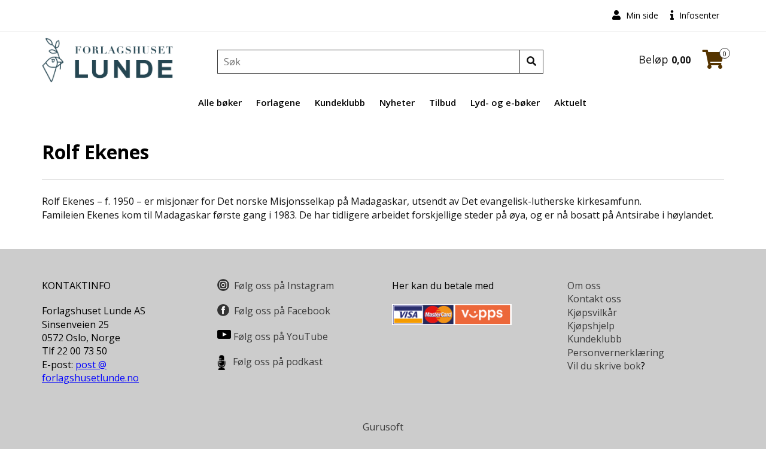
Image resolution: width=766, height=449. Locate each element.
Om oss (584, 285)
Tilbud (442, 102)
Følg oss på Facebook (282, 310)
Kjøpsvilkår (592, 312)
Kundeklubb (340, 102)
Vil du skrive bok (604, 365)
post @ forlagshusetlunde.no (90, 371)
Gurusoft (383, 426)
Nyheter (397, 102)
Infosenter (698, 15)
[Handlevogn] (713, 62)
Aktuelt (570, 102)
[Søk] (531, 62)
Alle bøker (220, 102)
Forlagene (278, 102)
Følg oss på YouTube (280, 336)
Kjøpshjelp (591, 325)
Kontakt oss (594, 298)
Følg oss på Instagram (284, 285)
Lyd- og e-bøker (505, 102)
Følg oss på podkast (278, 361)
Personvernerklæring (615, 352)
